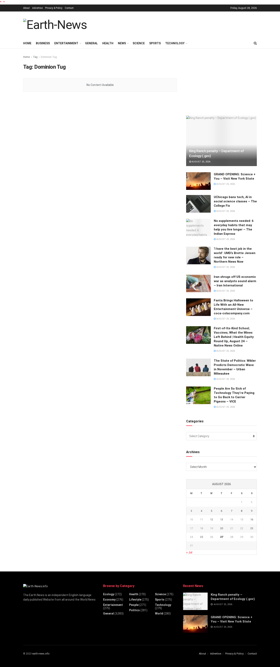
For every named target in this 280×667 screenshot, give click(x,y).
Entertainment (66, 43)
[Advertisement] (182, 24)
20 (221, 528)
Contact (69, 8)
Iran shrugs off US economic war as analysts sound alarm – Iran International (235, 281)
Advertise (37, 8)
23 (251, 528)
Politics (134, 610)
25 (201, 536)
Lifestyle (135, 599)
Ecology (108, 594)
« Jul (189, 552)
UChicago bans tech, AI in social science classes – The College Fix (235, 201)
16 (251, 519)
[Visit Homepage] (55, 25)
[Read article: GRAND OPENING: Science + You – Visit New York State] (198, 181)
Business (43, 43)
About (26, 8)
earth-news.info (40, 653)
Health (107, 43)
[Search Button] (255, 43)
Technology (174, 43)
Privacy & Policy (53, 8)
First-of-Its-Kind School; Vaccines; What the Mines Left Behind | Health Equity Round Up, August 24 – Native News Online (234, 336)
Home (27, 43)
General (91, 43)
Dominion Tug (49, 57)
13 (221, 519)
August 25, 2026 (200, 161)
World (159, 613)
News (122, 43)
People (134, 605)
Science (139, 43)
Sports (155, 43)
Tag (35, 57)
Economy (109, 599)
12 (211, 519)
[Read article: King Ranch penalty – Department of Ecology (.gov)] (221, 141)
